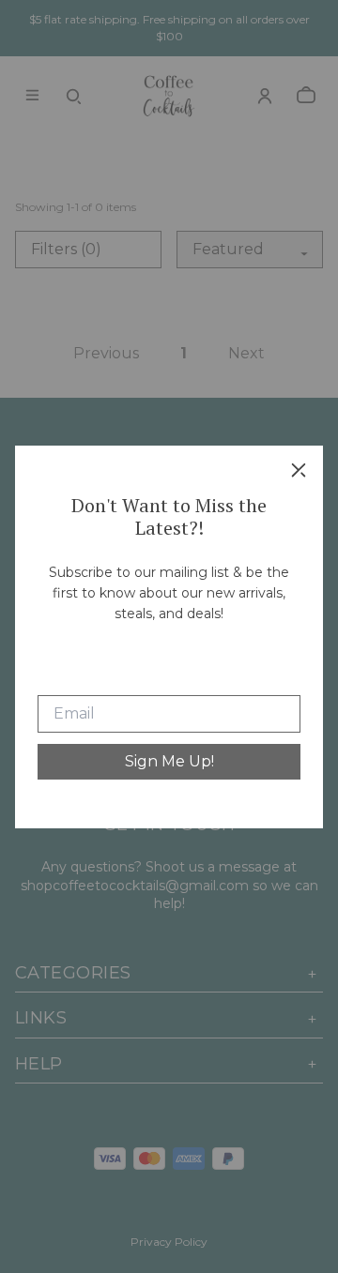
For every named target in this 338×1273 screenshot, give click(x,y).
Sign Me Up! (169, 761)
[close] (298, 470)
